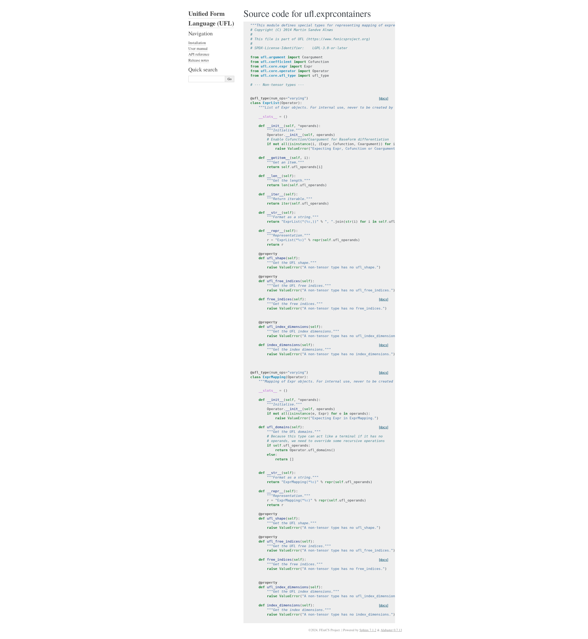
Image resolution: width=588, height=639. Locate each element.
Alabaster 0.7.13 (391, 630)
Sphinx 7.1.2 (367, 630)
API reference (198, 54)
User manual (198, 48)
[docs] (383, 98)
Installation (197, 42)
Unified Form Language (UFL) (211, 18)
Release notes (198, 60)
